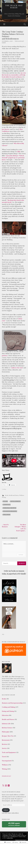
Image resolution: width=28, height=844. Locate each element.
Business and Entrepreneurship (12, 703)
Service (4, 748)
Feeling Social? (6, 776)
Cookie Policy (10, 838)
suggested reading (10, 511)
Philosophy (5, 732)
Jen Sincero (5, 129)
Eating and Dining (8, 711)
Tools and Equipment (9, 752)
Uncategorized (6, 760)
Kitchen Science (7, 727)
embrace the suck (17, 367)
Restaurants (6, 740)
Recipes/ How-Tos (7, 736)
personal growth (9, 508)
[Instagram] (6, 785)
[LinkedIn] (8, 785)
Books (6, 495)
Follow (6, 810)
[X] (3, 785)
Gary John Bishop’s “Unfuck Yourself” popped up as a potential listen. (13, 157)
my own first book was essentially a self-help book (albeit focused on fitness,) (14, 75)
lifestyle (6, 504)
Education (5, 715)
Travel (4, 756)
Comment (21, 554)
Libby (18, 151)
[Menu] (4, 24)
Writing (4, 497)
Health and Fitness (14, 495)
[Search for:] (14, 563)
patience (5, 355)
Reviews (4, 744)
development (15, 501)
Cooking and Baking (8, 707)
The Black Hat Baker (14, 6)
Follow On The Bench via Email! (11, 792)
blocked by (16, 824)
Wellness (21, 495)
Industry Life (6, 723)
